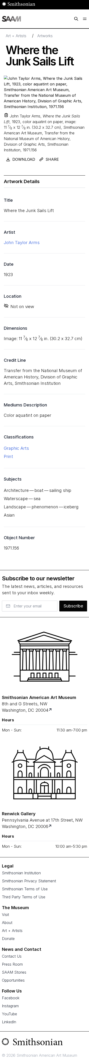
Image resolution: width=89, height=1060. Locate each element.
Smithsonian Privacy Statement (29, 881)
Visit (5, 914)
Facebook (10, 998)
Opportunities (13, 980)
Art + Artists (16, 35)
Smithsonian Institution (21, 873)
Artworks (45, 35)
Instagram (10, 1006)
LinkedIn (9, 1022)
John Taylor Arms (22, 242)
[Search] (76, 18)
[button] (6, 115)
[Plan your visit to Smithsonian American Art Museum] (51, 710)
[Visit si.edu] (44, 1043)
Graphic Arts (16, 448)
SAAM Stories (14, 972)
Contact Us (12, 956)
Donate (8, 938)
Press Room (12, 964)
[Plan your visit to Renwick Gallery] (50, 826)
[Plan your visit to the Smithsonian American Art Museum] (44, 657)
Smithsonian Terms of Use (25, 889)
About (7, 922)
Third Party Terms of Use (23, 897)
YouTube (9, 1014)
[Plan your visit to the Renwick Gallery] (44, 773)
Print (8, 456)
